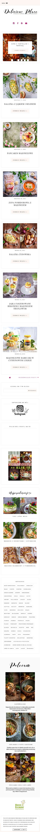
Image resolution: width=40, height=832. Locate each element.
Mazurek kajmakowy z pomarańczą (20, 565)
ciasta (12, 589)
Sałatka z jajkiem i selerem (20, 104)
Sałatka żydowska (20, 254)
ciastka (18, 589)
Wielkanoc (21, 585)
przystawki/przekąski (26, 624)
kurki (6, 610)
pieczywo (32, 617)
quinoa (6, 627)
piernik (6, 620)
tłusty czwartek (9, 637)
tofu (19, 634)
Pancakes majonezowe (20, 153)
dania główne (8, 592)
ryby (27, 627)
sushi (19, 631)
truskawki (26, 634)
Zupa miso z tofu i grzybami (21, 744)
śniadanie (30, 648)
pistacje (21, 620)
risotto (21, 627)
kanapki (6, 603)
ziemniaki (7, 644)
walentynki (21, 637)
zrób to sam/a (9, 648)
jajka (29, 599)
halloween (14, 599)
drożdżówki (8, 596)
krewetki (21, 606)
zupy (17, 648)
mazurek (20, 610)
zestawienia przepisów (21, 641)
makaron (13, 610)
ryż (32, 627)
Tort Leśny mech (20, 516)
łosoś (23, 648)
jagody (22, 599)
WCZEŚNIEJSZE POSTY (28, 377)
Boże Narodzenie (9, 585)
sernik (13, 631)
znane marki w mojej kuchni (22, 644)
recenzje (14, 627)
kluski (27, 603)
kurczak (29, 606)
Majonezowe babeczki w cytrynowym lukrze (20, 359)
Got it (24, 829)
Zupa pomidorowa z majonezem (20, 203)
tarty (14, 634)
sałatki (6, 631)
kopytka (6, 606)
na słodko (15, 613)
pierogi (13, 620)
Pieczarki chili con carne (20, 785)
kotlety (13, 606)
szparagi (7, 634)
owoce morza (22, 617)
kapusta (14, 603)
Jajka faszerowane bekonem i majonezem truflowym (20, 306)
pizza (27, 620)
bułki (6, 589)
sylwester (26, 631)
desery (17, 592)
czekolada (27, 589)
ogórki (30, 613)
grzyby (6, 599)
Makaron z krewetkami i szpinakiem (20, 541)
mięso (27, 610)
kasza (21, 603)
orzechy (7, 617)
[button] (9, 3)
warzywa (30, 637)
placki (6, 624)
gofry (28, 596)
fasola (22, 596)
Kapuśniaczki (20, 704)
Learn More (17, 829)
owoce (14, 617)
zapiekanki (7, 641)
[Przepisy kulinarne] (20, 810)
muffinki (7, 613)
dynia (16, 596)
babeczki (30, 585)
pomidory (14, 624)
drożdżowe (25, 592)
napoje (23, 613)
